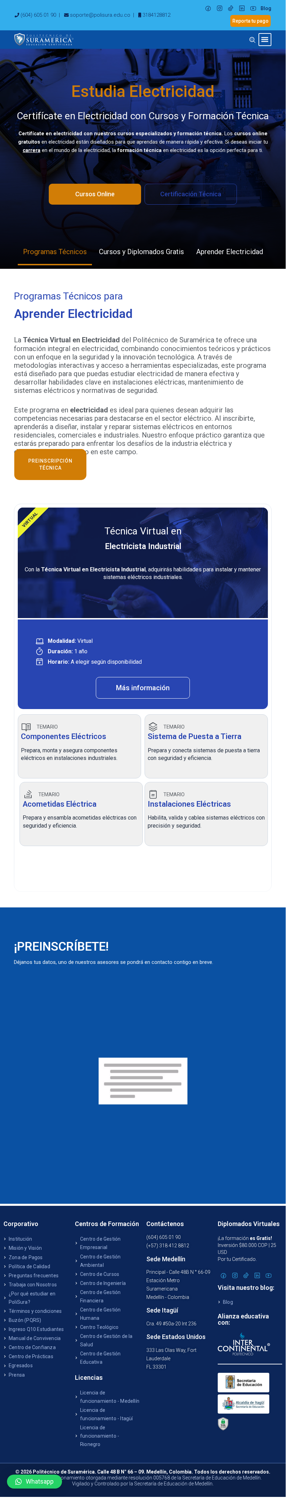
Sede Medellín (165, 1259)
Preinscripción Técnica (50, 464)
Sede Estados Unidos (176, 1336)
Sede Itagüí (162, 1310)
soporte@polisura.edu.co (100, 15)
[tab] (55, 252)
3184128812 (156, 15)
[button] (264, 39)
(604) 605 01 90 (38, 15)
